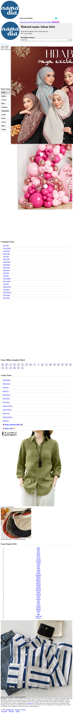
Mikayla (38, 580)
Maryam (38, 589)
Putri (38, 597)
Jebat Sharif (6, 398)
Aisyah (38, 560)
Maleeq (38, 599)
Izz (38, 613)
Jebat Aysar (6, 413)
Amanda (38, 561)
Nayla (38, 556)
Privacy (17, 709)
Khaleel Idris (7, 287)
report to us (30, 703)
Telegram (11, 711)
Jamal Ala (6, 391)
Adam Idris (6, 251)
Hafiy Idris (6, 259)
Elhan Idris (6, 298)
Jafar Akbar (6, 402)
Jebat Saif (5, 387)
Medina (38, 577)
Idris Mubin (6, 265)
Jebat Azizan (6, 384)
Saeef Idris (6, 270)
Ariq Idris (6, 273)
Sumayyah (38, 616)
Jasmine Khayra (7, 417)
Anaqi (38, 611)
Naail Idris (6, 289)
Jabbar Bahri (6, 380)
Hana (38, 554)
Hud (38, 614)
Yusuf (38, 553)
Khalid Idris (6, 262)
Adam (38, 563)
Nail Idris (6, 276)
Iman (38, 548)
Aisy (38, 551)
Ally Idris (6, 256)
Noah (38, 570)
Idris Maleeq (7, 278)
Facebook (4, 711)
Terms (23, 709)
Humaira (38, 575)
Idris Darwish (7, 292)
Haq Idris (6, 245)
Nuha (38, 568)
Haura (38, 578)
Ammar (38, 585)
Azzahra (38, 590)
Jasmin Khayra (7, 409)
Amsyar (38, 618)
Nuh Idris (6, 284)
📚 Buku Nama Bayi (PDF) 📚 (13, 424)
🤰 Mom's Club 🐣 (9, 428)
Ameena (38, 594)
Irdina (38, 602)
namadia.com (10, 709)
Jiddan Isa (6, 421)
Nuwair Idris (7, 248)
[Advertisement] (29, 31)
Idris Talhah (6, 281)
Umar (38, 565)
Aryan (38, 558)
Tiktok (18, 711)
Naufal (38, 606)
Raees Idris (6, 254)
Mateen (38, 583)
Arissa (38, 592)
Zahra (38, 572)
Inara (38, 566)
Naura (38, 573)
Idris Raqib (6, 267)
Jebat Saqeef (6, 395)
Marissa (38, 609)
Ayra (38, 604)
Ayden (38, 582)
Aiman (38, 587)
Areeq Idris (6, 295)
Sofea (38, 549)
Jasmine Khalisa (7, 406)
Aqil (38, 601)
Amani (38, 595)
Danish (38, 607)
